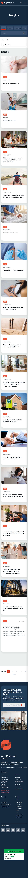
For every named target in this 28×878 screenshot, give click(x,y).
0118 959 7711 (5, 790)
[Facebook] (18, 830)
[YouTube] (8, 830)
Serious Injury (6, 806)
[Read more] (14, 73)
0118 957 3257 (5, 792)
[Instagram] (23, 830)
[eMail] (3, 830)
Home (2, 39)
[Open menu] (25, 3)
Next (14, 674)
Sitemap (19, 812)
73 (25, 671)
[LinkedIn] (13, 830)
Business (5, 802)
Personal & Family (7, 804)
